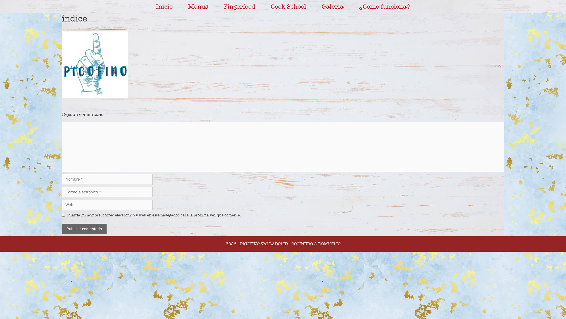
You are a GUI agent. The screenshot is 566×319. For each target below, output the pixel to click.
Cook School (288, 6)
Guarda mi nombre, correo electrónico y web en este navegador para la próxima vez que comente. (154, 215)
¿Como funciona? (384, 6)
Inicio (164, 6)
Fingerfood (239, 6)
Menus (198, 6)
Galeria (333, 6)
